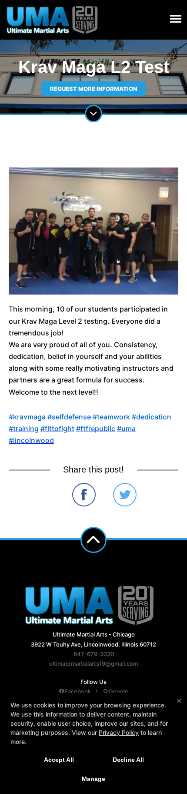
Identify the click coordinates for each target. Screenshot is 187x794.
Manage (93, 778)
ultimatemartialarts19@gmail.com (93, 663)
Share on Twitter (125, 495)
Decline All (128, 759)
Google (118, 691)
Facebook (77, 691)
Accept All (59, 759)
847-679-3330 (93, 653)
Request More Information (93, 88)
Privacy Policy (119, 732)
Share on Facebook (84, 495)
